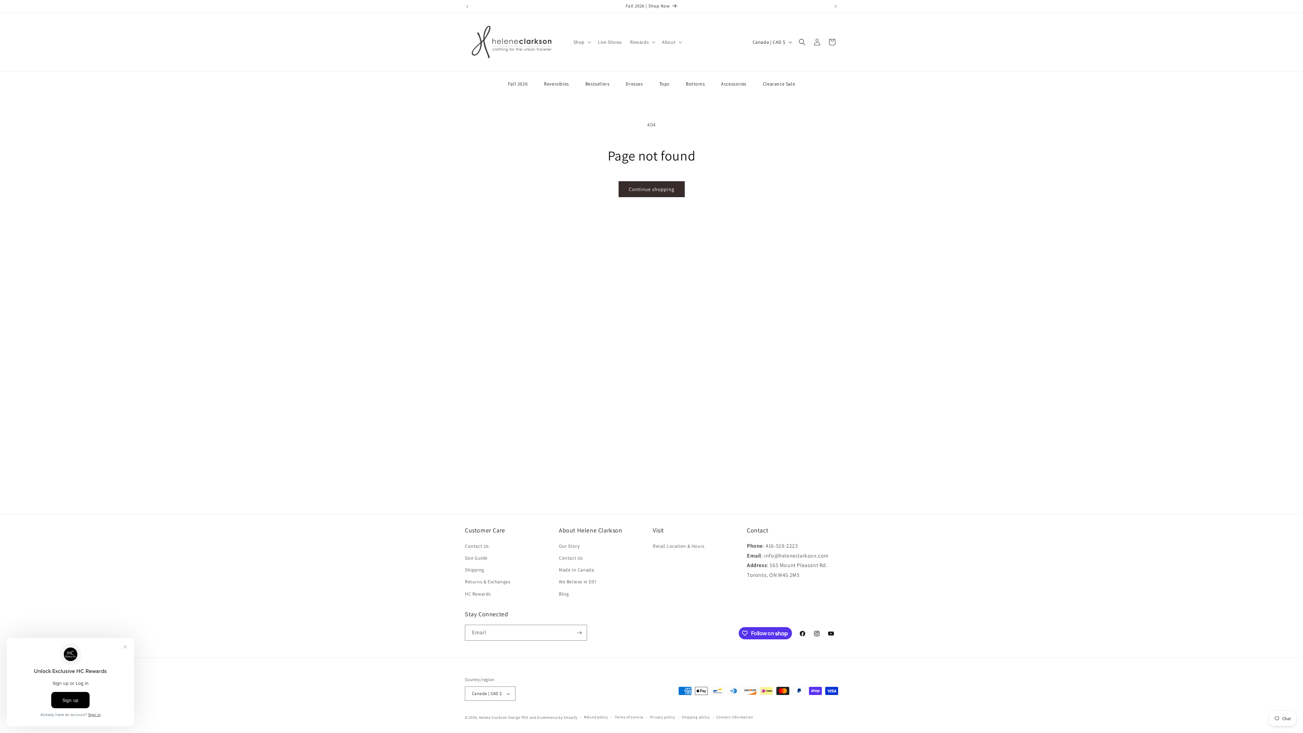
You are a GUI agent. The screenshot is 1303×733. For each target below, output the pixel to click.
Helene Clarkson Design (500, 717)
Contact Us (477, 546)
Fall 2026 (518, 84)
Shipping (474, 570)
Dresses (634, 84)
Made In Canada (576, 570)
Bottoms (695, 84)
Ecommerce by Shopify (557, 717)
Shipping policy (696, 717)
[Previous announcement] (467, 6)
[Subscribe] (579, 633)
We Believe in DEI (577, 582)
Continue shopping (652, 189)
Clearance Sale (779, 84)
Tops (664, 84)
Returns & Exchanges (487, 582)
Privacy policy (662, 717)
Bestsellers (597, 84)
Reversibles (556, 84)
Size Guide (476, 558)
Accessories (734, 84)
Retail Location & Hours (679, 546)
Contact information (734, 717)
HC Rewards (478, 594)
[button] (581, 42)
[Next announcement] (835, 6)
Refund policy (596, 717)
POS (525, 717)
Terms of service (629, 717)
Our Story (569, 546)
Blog (564, 594)
